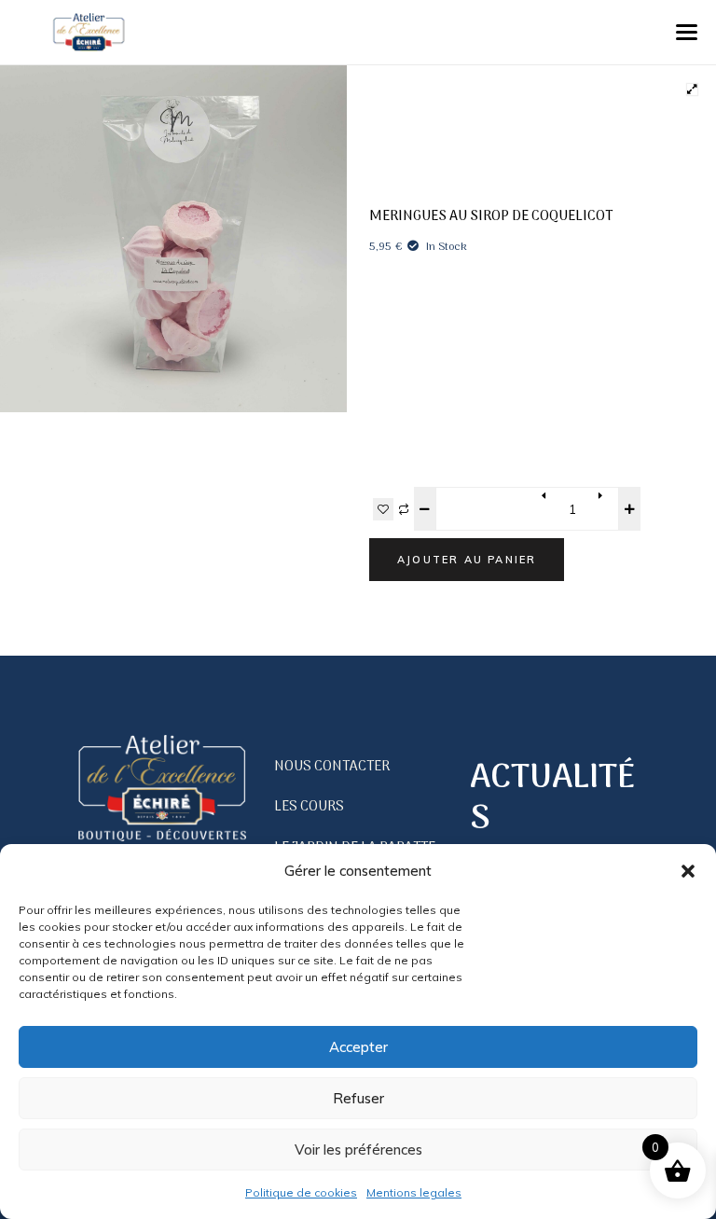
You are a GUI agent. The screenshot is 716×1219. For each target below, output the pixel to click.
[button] (688, 871)
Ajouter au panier (466, 559)
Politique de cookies (301, 1192)
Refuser (358, 1098)
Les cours (309, 807)
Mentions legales (413, 1192)
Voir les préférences (358, 1149)
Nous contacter (332, 766)
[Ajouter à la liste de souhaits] (383, 509)
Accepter (358, 1047)
